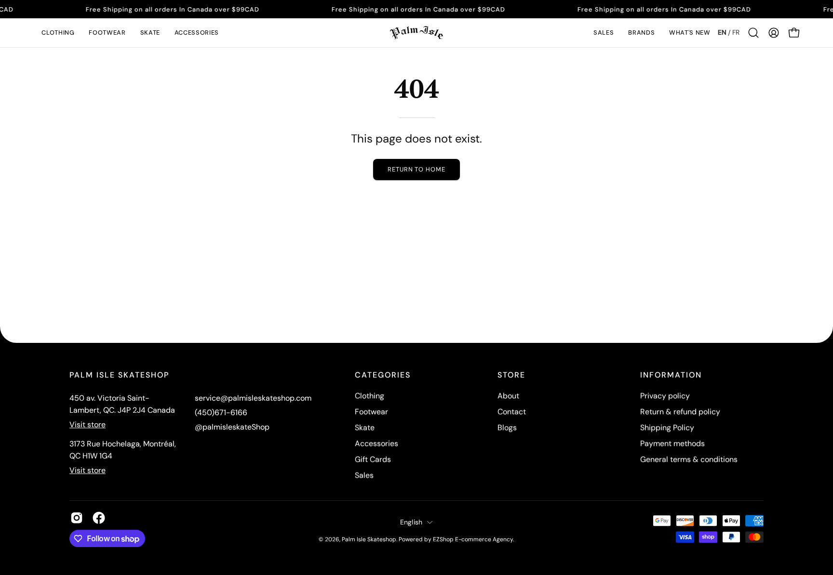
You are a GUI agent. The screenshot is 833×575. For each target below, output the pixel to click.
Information (671, 375)
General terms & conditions (689, 459)
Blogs (507, 427)
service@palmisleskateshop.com (253, 398)
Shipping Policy (667, 427)
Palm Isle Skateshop (369, 539)
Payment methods (672, 443)
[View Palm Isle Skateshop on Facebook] (99, 517)
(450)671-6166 (221, 412)
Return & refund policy (680, 411)
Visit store (87, 424)
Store (511, 375)
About (508, 396)
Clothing (369, 396)
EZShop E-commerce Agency (473, 539)
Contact (511, 411)
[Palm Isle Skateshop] (416, 32)
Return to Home (416, 169)
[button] (57, 32)
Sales (364, 475)
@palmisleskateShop (232, 427)
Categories (383, 375)
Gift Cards (373, 459)
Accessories (376, 443)
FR (735, 32)
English (411, 522)
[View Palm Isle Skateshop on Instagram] (76, 517)
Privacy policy (665, 396)
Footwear (371, 411)
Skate (365, 427)
